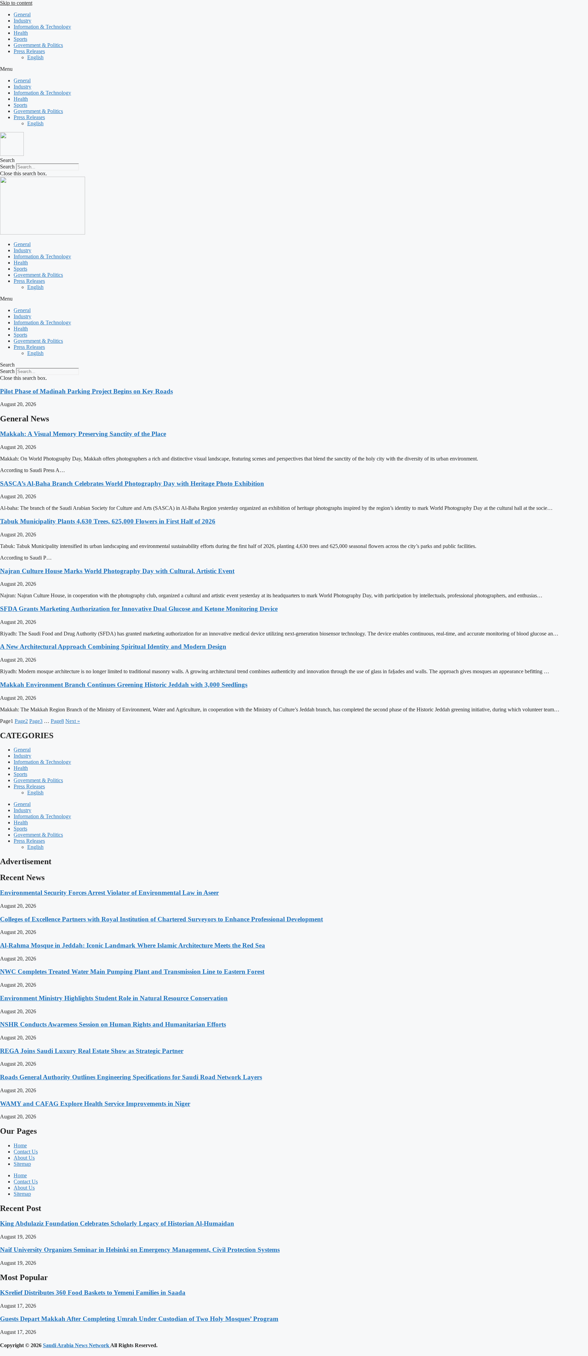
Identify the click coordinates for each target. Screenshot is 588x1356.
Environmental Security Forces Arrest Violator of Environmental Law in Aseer (109, 892)
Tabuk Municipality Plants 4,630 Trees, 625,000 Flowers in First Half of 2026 (107, 521)
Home (20, 1145)
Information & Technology (42, 27)
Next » (72, 721)
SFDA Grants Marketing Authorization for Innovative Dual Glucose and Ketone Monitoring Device (139, 608)
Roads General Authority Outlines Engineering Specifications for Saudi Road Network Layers (131, 1077)
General (22, 14)
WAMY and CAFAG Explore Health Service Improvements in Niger (95, 1103)
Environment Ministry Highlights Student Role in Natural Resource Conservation (114, 998)
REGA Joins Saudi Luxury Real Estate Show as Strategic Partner (91, 1050)
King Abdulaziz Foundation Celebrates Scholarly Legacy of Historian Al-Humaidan (117, 1223)
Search (7, 167)
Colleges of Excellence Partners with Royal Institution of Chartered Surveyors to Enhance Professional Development (161, 919)
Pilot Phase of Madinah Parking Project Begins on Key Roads (86, 391)
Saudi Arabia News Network (76, 1345)
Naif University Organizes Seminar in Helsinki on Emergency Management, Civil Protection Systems (140, 1249)
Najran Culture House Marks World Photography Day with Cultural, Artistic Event (117, 571)
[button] (294, 69)
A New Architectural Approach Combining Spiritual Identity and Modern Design (113, 646)
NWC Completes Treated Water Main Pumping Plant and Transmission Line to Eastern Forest (132, 971)
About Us (24, 1158)
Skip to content (16, 3)
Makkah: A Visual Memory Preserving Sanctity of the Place (83, 433)
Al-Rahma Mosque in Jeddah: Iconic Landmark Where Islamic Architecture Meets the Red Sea (132, 945)
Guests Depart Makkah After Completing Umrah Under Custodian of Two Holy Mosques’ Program (139, 1318)
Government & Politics (38, 45)
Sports (20, 39)
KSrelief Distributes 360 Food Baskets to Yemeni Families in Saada (92, 1292)
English (35, 57)
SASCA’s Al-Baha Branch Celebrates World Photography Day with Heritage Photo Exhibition (132, 483)
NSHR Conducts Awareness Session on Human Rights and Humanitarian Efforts (113, 1024)
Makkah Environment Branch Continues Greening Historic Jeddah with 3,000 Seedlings (123, 684)
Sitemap (22, 1164)
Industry (22, 20)
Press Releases (29, 51)
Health (21, 33)
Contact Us (26, 1152)
